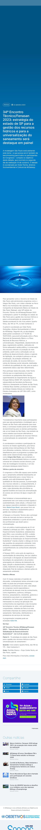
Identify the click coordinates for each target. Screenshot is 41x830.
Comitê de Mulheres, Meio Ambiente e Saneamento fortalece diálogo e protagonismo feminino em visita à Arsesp (23, 765)
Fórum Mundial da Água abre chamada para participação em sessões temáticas (24, 776)
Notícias (6, 104)
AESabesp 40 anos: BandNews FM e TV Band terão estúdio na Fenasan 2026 (23, 755)
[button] (11, 684)
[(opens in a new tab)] (5, 756)
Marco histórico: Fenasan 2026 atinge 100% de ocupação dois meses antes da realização (23, 745)
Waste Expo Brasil (13, 507)
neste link (13, 621)
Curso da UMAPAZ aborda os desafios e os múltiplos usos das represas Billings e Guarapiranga (24, 787)
